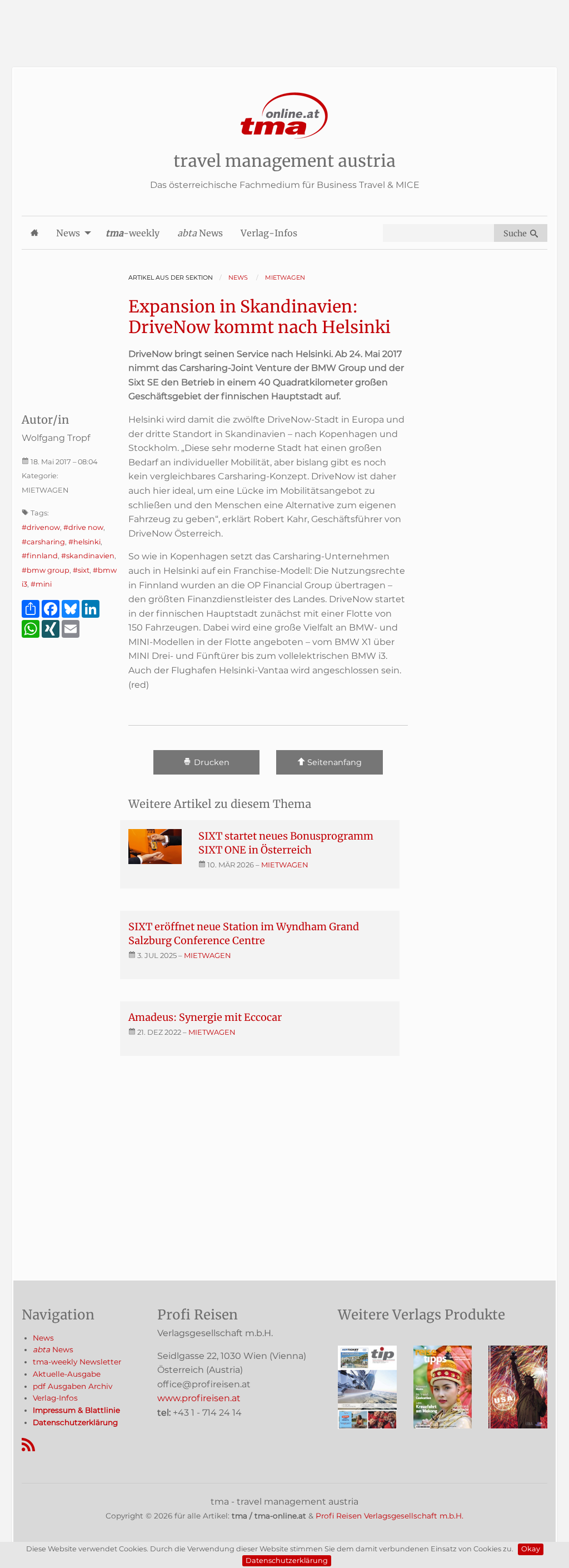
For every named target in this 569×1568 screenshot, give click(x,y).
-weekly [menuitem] (132, 233)
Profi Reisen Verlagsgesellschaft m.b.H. (389, 1515)
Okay (530, 1549)
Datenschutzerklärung (287, 1560)
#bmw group (45, 570)
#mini (41, 584)
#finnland (40, 556)
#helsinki (84, 542)
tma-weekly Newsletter (77, 1361)
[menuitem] (34, 233)
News (43, 1337)
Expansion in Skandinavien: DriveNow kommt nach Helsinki (259, 317)
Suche (516, 234)
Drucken (210, 763)
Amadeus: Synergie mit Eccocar (205, 1017)
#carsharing (43, 542)
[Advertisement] (284, 25)
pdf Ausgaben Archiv (72, 1386)
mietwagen (284, 864)
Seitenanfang (333, 763)
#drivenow (41, 527)
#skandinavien (87, 556)
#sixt (81, 570)
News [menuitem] (68, 233)
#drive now (83, 527)
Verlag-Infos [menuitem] (269, 233)
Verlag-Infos (55, 1397)
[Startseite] (284, 116)
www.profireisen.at (199, 1398)
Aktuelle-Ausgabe (67, 1373)
